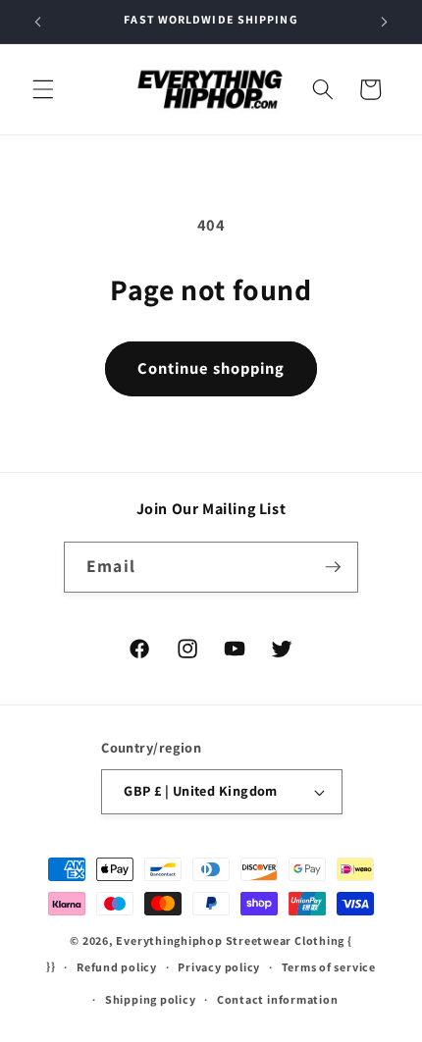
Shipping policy (150, 999)
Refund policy (117, 967)
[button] (43, 89)
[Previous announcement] (38, 21)
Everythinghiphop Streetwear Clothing (231, 940)
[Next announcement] (384, 21)
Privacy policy (219, 967)
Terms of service (329, 967)
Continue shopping (211, 368)
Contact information (278, 999)
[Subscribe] (332, 567)
